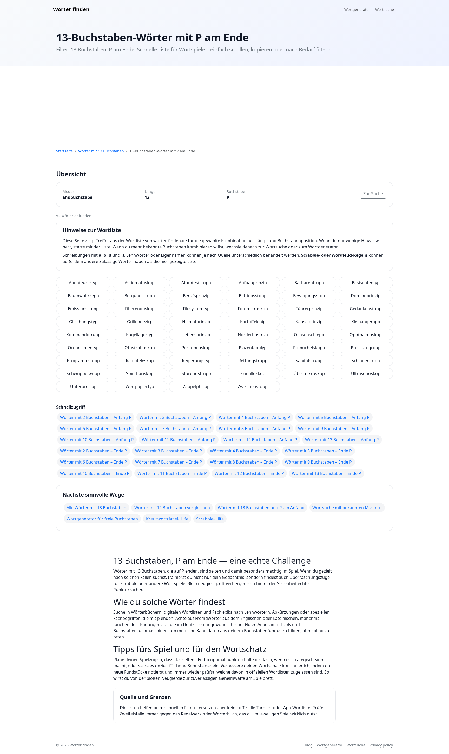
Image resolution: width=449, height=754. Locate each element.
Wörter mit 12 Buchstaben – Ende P (249, 473)
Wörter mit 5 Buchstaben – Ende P (318, 451)
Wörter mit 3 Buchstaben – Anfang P (175, 417)
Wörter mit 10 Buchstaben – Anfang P (97, 440)
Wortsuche (384, 9)
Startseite (64, 150)
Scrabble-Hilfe (210, 519)
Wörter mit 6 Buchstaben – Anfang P (95, 428)
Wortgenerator (357, 9)
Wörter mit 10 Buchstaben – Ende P (94, 473)
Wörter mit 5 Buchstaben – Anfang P (333, 417)
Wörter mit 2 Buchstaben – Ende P (93, 451)
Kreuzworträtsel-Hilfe (167, 519)
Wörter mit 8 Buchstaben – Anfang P (254, 428)
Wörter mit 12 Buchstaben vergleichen (172, 508)
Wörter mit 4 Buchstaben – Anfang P (254, 417)
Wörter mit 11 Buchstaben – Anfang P (179, 440)
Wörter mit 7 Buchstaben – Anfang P (175, 428)
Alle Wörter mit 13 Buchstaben (96, 508)
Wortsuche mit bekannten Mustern (347, 508)
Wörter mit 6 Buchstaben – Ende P (93, 462)
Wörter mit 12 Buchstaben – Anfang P (260, 440)
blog (309, 745)
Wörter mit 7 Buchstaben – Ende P (168, 462)
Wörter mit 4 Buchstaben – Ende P (243, 451)
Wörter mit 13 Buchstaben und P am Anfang (261, 508)
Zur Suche (373, 193)
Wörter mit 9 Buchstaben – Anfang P (333, 428)
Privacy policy (381, 745)
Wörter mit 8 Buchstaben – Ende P (243, 462)
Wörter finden (71, 9)
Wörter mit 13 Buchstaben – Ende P (326, 473)
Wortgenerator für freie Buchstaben (102, 519)
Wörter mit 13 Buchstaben (101, 150)
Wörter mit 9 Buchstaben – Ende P (318, 462)
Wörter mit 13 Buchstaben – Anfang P (342, 440)
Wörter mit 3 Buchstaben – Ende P (168, 451)
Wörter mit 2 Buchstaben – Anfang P (95, 417)
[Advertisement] (224, 105)
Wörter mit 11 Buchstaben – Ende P (172, 473)
